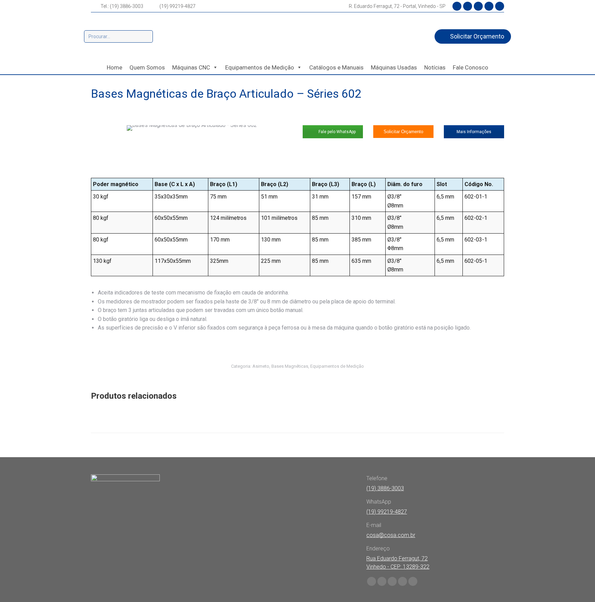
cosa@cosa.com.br (390, 535)
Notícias (435, 67)
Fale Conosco (470, 67)
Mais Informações (474, 131)
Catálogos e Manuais (336, 67)
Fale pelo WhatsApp (336, 131)
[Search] (147, 36)
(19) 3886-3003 (385, 488)
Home (114, 67)
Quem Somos (147, 67)
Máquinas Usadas (394, 67)
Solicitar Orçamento (403, 131)
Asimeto (260, 366)
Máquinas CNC (191, 67)
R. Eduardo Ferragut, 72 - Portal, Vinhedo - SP (397, 6)
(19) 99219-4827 (177, 6)
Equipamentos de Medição (259, 67)
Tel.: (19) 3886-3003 (122, 6)
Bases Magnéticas (289, 366)
